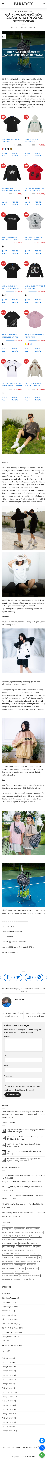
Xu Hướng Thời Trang (10, 1345)
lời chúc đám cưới (27, 1232)
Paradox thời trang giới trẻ (25, 1239)
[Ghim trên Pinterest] (39, 977)
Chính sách (16, 1447)
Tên (5, 1055)
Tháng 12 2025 (8, 1392)
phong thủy (36, 1247)
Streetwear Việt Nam (30, 1257)
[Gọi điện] (42, 1455)
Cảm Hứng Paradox (9, 1298)
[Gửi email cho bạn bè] (29, 977)
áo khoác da (36, 1275)
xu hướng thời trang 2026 (10, 1275)
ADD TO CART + (15, 155)
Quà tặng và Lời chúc (10, 1332)
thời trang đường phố (22, 1272)
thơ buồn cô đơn (7, 1261)
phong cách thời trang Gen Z (28, 1243)
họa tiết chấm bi (19, 1229)
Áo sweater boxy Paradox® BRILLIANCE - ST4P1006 (11, 190)
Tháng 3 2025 (7, 1431)
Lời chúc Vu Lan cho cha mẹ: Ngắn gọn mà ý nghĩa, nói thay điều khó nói (24, 1160)
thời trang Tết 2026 (32, 1268)
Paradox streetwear (8, 1239)
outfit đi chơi (6, 1236)
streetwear (18, 1257)
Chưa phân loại (8, 1302)
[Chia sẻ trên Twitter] (18, 977)
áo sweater (17, 1279)
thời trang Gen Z (7, 1265)
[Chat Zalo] (42, 1448)
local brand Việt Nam (32, 1229)
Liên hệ (25, 1447)
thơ (40, 1257)
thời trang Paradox (8, 1268)
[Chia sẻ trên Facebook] (7, 977)
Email (6, 1066)
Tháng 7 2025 (7, 1414)
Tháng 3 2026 (7, 1379)
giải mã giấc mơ (7, 1229)
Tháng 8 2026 (7, 1358)
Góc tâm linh (7, 1311)
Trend (4, 1341)
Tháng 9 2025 (7, 1405)
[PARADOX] (23, 4)
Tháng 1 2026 (7, 1388)
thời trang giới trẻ (20, 1265)
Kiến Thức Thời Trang (10, 1328)
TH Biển (33, 27)
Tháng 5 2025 (7, 1422)
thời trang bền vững (33, 1261)
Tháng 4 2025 (7, 1426)
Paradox (14, 1236)
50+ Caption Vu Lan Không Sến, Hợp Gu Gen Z (25, 1151)
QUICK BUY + (4, 155)
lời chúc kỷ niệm (14, 1232)
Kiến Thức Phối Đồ (9, 1324)
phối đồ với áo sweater (22, 1254)
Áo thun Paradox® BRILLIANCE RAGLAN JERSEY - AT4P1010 (12, 288)
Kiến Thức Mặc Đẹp (23, 11)
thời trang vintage (7, 1272)
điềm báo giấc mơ (28, 1279)
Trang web (8, 1076)
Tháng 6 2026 (7, 1367)
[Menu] (3, 4)
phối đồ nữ (30, 1250)
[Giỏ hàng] (44, 3)
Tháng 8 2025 (7, 1409)
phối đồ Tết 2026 (7, 1254)
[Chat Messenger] (42, 1440)
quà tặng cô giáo (7, 1257)
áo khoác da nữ (7, 1279)
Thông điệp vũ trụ (9, 1336)
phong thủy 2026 (7, 1250)
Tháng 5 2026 (7, 1371)
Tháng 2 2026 (7, 1384)
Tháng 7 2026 (7, 1362)
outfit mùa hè (39, 1232)
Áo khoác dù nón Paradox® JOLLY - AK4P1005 (31, 142)
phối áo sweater (20, 1250)
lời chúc (4, 1232)
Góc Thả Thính (7, 1315)
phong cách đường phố (24, 1247)
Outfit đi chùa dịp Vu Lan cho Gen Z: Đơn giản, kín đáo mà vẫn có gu (25, 1138)
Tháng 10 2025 (8, 1401)
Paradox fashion (24, 1236)
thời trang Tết (20, 1268)
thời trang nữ (31, 1265)
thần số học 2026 (20, 1261)
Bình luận (8, 1036)
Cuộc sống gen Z (8, 1307)
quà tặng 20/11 (35, 1254)
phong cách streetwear (9, 1243)
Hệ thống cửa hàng (36, 1447)
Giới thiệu (6, 1447)
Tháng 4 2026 (7, 1375)
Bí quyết (5, 1294)
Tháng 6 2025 (7, 1418)
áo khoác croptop (25, 1275)
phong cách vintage (8, 1247)
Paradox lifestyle (36, 1236)
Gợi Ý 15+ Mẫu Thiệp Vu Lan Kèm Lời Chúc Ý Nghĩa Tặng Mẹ (24, 1145)
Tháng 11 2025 (8, 1396)
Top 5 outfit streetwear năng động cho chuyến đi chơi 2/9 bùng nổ (26, 1131)
